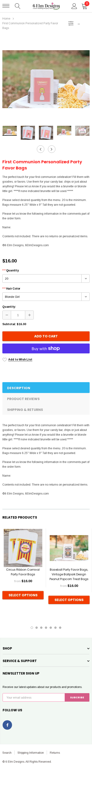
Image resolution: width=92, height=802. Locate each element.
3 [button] (41, 627)
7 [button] (60, 627)
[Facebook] (7, 725)
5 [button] (51, 627)
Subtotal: (9, 324)
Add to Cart (46, 336)
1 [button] (32, 627)
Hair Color (11, 288)
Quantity (10, 270)
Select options (23, 595)
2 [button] (36, 627)
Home (6, 18)
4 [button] (46, 627)
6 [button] (55, 627)
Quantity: (9, 306)
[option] (46, 79)
